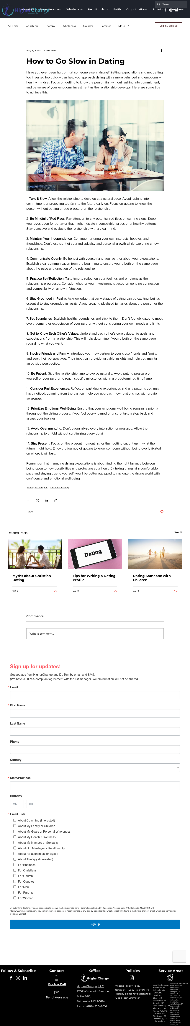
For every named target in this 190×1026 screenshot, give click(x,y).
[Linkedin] (25, 978)
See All (178, 532)
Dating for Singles (37, 487)
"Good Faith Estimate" (127, 997)
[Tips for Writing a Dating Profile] (95, 554)
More (121, 26)
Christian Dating (59, 487)
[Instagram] (18, 978)
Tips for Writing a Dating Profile (94, 578)
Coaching (32, 26)
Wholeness (69, 26)
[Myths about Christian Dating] (35, 554)
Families (106, 26)
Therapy (50, 26)
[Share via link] (55, 500)
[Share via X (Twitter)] (37, 500)
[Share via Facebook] (28, 500)
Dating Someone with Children (152, 578)
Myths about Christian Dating (31, 578)
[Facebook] (11, 978)
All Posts (13, 26)
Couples (88, 26)
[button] (74, 9)
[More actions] (161, 50)
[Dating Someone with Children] (155, 554)
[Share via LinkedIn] (46, 500)
